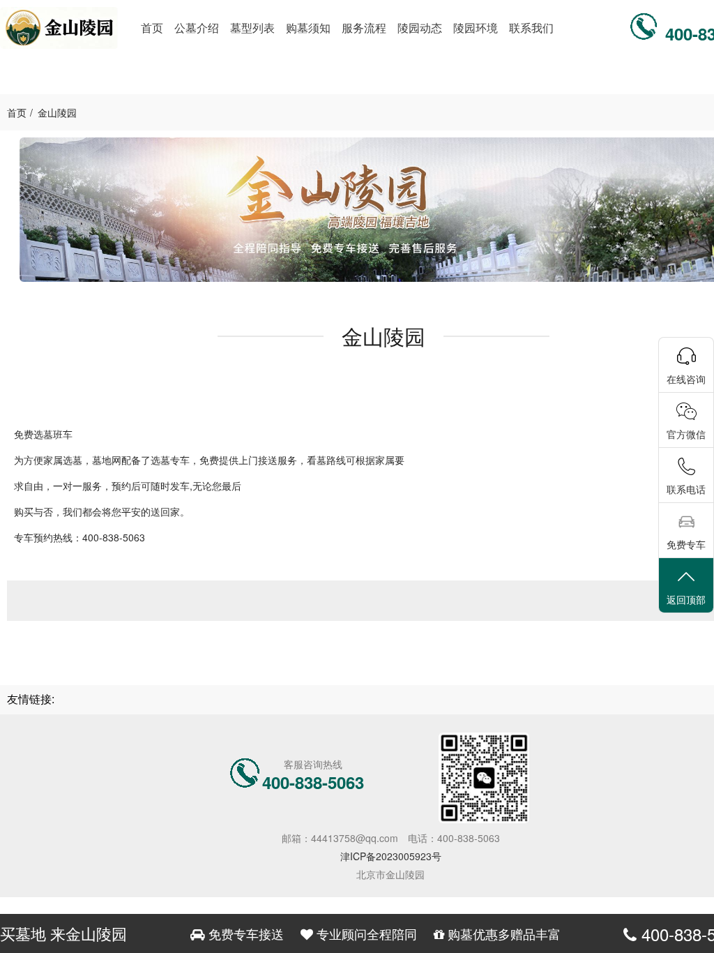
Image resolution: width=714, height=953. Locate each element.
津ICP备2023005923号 (390, 856)
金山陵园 (57, 112)
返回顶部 (686, 599)
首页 (16, 112)
